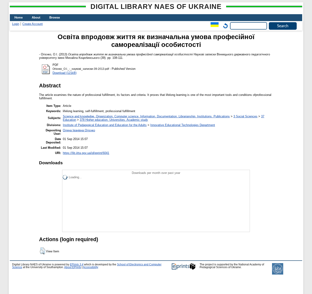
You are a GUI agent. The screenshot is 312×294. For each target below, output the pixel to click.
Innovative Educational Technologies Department (182, 125)
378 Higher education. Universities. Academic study (114, 119)
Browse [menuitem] (54, 17)
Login (15, 24)
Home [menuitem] (18, 17)
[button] (42, 251)
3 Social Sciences (245, 116)
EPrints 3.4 (76, 264)
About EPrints (72, 267)
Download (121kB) (65, 73)
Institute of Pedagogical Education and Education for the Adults (105, 125)
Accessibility (90, 267)
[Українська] (213, 25)
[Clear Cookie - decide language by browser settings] (224, 25)
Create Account (32, 24)
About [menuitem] (36, 17)
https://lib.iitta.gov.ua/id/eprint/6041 (86, 153)
